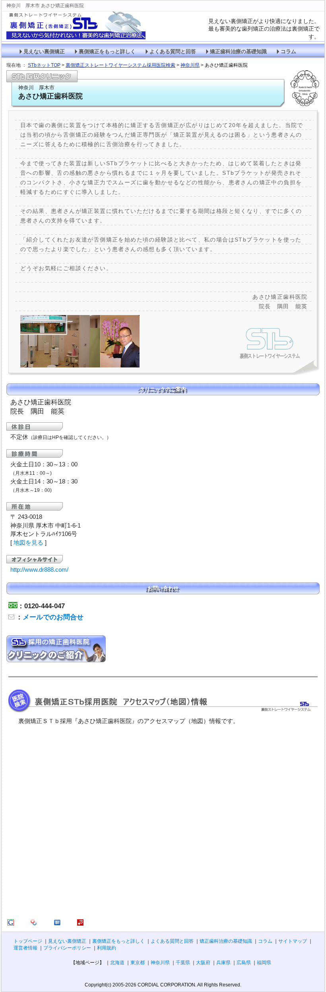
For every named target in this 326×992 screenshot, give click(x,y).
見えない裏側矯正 (44, 51)
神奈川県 (160, 962)
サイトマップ (292, 941)
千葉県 (183, 962)
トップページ (28, 941)
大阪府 (203, 962)
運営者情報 (25, 948)
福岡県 (264, 962)
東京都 (137, 962)
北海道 (117, 962)
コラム (288, 51)
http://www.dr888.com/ (39, 569)
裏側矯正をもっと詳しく (107, 51)
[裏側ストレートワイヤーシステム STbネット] (11, 923)
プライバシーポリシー (67, 948)
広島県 (244, 962)
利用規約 (106, 948)
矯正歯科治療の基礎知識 (238, 51)
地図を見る (28, 542)
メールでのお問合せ (53, 617)
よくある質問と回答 (172, 51)
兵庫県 (223, 962)
